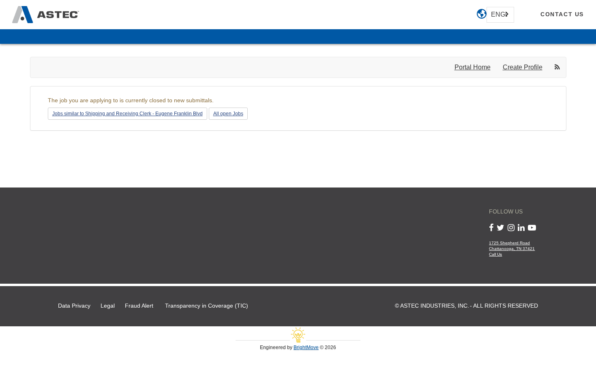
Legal (108, 306)
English (499, 14)
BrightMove (306, 347)
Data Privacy (74, 306)
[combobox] (500, 15)
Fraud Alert (139, 306)
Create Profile (522, 67)
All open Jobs (228, 113)
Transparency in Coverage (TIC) (206, 306)
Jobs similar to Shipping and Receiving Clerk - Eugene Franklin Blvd (127, 113)
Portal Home (473, 67)
